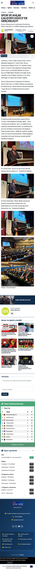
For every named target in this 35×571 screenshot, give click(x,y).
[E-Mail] (12, 313)
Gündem (24, 8)
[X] (13, 526)
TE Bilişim (21, 554)
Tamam (10, 562)
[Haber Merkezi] (5, 311)
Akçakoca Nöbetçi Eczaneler (8, 535)
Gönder (5, 394)
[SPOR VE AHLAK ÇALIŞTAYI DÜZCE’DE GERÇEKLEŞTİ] (17, 43)
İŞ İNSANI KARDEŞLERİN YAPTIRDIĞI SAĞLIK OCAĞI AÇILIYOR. (8, 334)
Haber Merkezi (15, 310)
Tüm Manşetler (8, 544)
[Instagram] (16, 526)
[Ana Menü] (2, 3)
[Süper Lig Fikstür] (33, 450)
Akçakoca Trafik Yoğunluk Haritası (7, 540)
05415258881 (18, 516)
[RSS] (22, 526)
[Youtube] (19, 526)
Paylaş (5, 55)
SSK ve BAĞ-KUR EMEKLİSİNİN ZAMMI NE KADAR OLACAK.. (24, 334)
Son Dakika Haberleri (25, 544)
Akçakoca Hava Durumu (23, 535)
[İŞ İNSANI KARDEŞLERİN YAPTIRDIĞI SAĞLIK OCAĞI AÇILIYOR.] (9, 327)
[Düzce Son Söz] (17, 2)
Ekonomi (16, 8)
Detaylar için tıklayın (17, 444)
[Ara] (33, 3)
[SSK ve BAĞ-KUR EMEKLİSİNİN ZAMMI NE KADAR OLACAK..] (26, 327)
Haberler (3, 12)
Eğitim (9, 8)
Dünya (3, 8)
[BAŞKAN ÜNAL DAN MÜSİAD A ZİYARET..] (9, 360)
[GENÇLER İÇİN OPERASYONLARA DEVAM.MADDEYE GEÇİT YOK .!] (26, 360)
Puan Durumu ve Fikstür (26, 539)
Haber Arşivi (7, 547)
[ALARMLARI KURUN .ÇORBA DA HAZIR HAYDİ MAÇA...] (26, 343)
